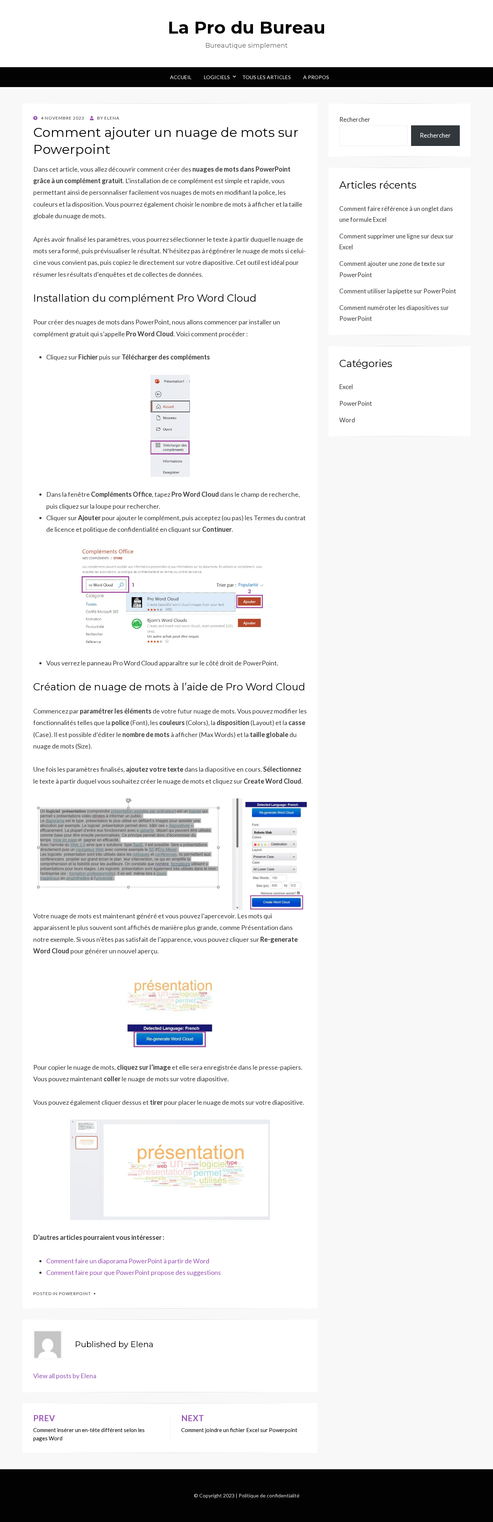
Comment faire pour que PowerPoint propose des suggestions (133, 1272)
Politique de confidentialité (269, 1495)
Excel (346, 387)
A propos (316, 77)
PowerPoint (75, 1293)
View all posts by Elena (64, 1376)
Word (347, 420)
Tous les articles (266, 77)
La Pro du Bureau (247, 27)
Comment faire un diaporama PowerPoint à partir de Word (127, 1261)
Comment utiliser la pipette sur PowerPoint (397, 291)
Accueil (181, 77)
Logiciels (217, 77)
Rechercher (354, 119)
